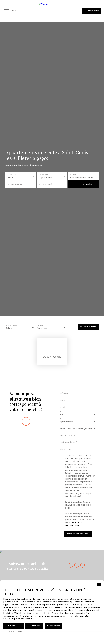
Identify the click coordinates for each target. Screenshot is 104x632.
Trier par (40, 325)
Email (62, 407)
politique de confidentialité (74, 524)
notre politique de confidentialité (19, 618)
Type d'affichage (11, 325)
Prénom (64, 393)
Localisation (74, 174)
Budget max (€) (16, 184)
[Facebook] (71, 565)
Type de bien (43, 174)
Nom (62, 400)
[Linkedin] (82, 565)
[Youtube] (76, 565)
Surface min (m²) (47, 184)
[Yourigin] (58, 11)
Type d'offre (11, 174)
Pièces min (65, 449)
